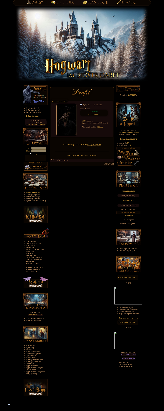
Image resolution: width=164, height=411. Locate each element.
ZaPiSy (37, 2)
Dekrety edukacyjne (126, 308)
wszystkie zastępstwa (128, 224)
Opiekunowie (31, 356)
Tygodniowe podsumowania (129, 314)
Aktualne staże (124, 362)
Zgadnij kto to (31, 261)
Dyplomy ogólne (32, 366)
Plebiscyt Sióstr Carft (33, 269)
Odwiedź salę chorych (127, 251)
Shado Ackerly (110, 164)
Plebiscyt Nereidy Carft (34, 267)
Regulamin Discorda (33, 112)
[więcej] (128, 283)
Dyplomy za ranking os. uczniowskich (34, 369)
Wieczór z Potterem (33, 263)
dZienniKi (66, 2)
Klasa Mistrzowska (33, 352)
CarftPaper (30, 364)
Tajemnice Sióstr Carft (34, 259)
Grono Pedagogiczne (33, 354)
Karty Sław (30, 251)
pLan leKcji (98, 2)
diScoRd (129, 2)
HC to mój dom (31, 271)
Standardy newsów (33, 199)
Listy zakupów (31, 255)
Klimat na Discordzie (33, 321)
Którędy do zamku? (33, 110)
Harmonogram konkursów (128, 310)
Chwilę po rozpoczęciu (34, 243)
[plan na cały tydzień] (128, 209)
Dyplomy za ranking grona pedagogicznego (35, 373)
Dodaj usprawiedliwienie (128, 249)
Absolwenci (30, 346)
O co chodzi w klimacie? (35, 319)
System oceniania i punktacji (36, 201)
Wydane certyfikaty (126, 366)
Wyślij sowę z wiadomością (92, 105)
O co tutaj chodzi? (32, 108)
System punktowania (126, 312)
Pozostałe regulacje (33, 197)
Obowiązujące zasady (126, 364)
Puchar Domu (31, 358)
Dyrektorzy (30, 348)
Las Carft (29, 253)
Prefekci (29, 350)
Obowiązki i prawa (33, 195)
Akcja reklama (31, 241)
